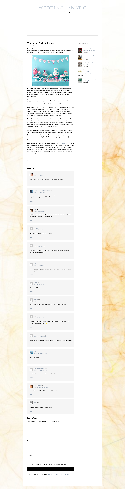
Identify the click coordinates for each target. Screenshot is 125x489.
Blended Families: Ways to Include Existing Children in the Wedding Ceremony (90, 71)
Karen (35, 402)
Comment (30, 425)
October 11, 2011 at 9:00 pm (40, 370)
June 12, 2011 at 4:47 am (39, 246)
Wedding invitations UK (39, 368)
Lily (34, 316)
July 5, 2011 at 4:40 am (39, 284)
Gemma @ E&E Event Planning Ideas (42, 190)
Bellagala (36, 228)
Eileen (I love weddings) (39, 334)
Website (29, 455)
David (35, 245)
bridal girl (36, 299)
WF (56, 483)
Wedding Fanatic (62, 8)
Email (29, 448)
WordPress (72, 483)
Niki (35, 351)
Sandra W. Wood (37, 385)
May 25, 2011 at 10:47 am (39, 192)
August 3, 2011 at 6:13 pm (39, 301)
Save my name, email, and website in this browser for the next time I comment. (46, 464)
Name (29, 441)
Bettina (35, 263)
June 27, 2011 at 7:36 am (39, 265)
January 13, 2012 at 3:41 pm (40, 404)
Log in (77, 483)
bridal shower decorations (64, 143)
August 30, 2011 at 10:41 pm (40, 336)
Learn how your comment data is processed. (58, 474)
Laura (35, 173)
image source (50, 156)
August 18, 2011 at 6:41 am (40, 317)
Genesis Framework (64, 483)
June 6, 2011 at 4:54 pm (39, 229)
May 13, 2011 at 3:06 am (39, 175)
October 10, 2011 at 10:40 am (40, 353)
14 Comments (37, 45)
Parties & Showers (33, 160)
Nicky (35, 209)
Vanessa (35, 282)
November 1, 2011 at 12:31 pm (41, 387)
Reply (31, 183)
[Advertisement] (62, 25)
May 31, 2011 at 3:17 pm (39, 211)
